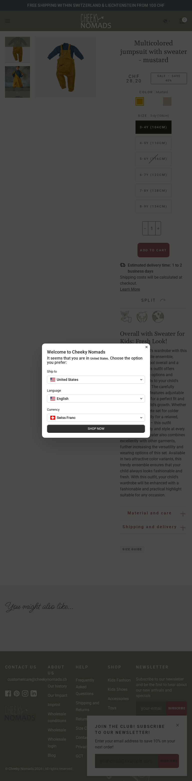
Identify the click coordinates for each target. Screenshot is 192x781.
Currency (53, 409)
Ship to (52, 371)
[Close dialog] (146, 347)
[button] (96, 380)
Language (54, 390)
